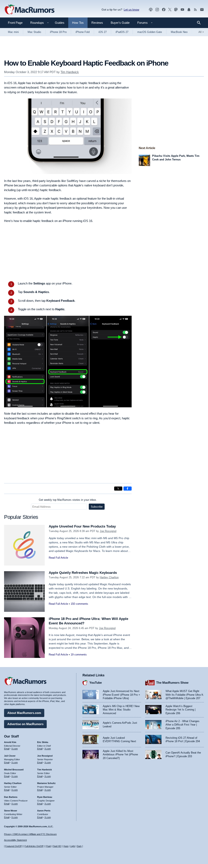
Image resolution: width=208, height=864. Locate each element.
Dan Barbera (10, 797)
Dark (79, 846)
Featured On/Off (13, 846)
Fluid (48, 846)
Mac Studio (34, 32)
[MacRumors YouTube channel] (182, 10)
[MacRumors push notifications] (189, 10)
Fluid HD (57, 846)
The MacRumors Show (172, 682)
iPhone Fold (83, 32)
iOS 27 (103, 32)
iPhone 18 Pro (58, 32)
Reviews (97, 22)
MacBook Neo (179, 32)
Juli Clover (9, 756)
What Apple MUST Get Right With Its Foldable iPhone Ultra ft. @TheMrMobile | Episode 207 (185, 695)
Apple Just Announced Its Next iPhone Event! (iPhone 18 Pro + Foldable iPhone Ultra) (121, 695)
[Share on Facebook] (128, 489)
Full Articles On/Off (34, 846)
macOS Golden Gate (149, 32)
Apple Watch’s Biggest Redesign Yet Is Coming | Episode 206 (180, 710)
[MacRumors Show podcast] (151, 10)
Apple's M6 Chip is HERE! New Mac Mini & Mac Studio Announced (121, 710)
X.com (14, 748)
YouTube (95, 682)
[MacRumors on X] (169, 10)
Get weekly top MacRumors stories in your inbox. (68, 499)
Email (6, 748)
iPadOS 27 (122, 32)
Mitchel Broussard (14, 769)
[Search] (200, 22)
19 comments (79, 654)
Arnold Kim (10, 742)
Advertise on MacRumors (25, 724)
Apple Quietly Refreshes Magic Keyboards (83, 573)
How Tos (78, 22)
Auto (66, 846)
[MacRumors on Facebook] (164, 10)
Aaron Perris (43, 810)
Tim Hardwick (70, 72)
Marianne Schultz (46, 783)
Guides (59, 22)
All (201, 32)
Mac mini (13, 32)
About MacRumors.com (24, 713)
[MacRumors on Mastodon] (176, 10)
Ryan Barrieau (44, 797)
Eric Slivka (42, 742)
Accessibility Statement (15, 840)
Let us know (131, 9)
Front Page (15, 22)
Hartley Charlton (109, 577)
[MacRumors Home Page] (29, 9)
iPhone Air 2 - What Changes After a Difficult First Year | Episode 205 (182, 725)
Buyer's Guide (120, 22)
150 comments (79, 603)
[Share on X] (118, 489)
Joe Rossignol (108, 531)
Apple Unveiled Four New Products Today (82, 526)
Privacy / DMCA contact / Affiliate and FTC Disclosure (30, 834)
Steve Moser (10, 810)
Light (72, 846)
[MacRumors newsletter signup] (202, 10)
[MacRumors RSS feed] (195, 10)
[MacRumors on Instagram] (157, 10)
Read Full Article (58, 557)
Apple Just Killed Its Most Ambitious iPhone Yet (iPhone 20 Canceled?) (120, 754)
